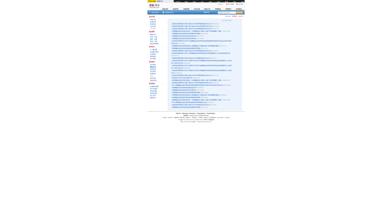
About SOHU (220, 117)
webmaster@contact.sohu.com (204, 121)
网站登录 (182, 117)
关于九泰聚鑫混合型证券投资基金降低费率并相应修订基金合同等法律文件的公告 (197, 85)
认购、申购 (153, 37)
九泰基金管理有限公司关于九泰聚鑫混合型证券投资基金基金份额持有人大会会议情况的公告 (201, 53)
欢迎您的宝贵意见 (204, 115)
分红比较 (197, 9)
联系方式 (206, 117)
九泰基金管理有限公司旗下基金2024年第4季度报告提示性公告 (191, 28)
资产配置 (153, 58)
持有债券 (153, 56)
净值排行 (176, 9)
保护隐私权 (213, 117)
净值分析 (153, 19)
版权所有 (211, 119)
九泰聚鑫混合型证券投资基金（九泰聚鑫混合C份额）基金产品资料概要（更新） (197, 31)
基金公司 (207, 9)
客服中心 (188, 117)
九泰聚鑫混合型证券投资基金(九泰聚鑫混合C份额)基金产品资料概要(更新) (195, 46)
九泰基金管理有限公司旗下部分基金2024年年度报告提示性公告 (192, 26)
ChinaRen (164, 117)
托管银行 (228, 9)
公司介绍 (227, 117)
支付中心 (170, 117)
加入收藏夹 (231, 4)
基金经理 (153, 69)
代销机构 (218, 9)
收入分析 (153, 95)
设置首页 (194, 117)
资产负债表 (153, 89)
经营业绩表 (153, 91)
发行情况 (153, 71)
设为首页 (240, 4)
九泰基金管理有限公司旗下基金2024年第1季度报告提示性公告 (191, 82)
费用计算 (153, 34)
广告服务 (200, 117)
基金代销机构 (154, 43)
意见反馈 (220, 4)
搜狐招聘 (176, 117)
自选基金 (239, 9)
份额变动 (153, 73)
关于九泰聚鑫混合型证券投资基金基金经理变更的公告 (189, 102)
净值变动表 (153, 93)
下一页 (229, 20)
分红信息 (153, 26)
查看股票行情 (169, 12)
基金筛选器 (155, 12)
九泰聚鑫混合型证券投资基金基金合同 (184, 36)
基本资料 (153, 64)
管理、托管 (153, 41)
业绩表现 (153, 22)
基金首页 (165, 9)
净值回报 (186, 9)
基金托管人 (153, 80)
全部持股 (153, 54)
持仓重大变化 (154, 52)
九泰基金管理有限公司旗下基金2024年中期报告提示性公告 (190, 58)
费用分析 (153, 98)
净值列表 (153, 24)
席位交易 (153, 78)
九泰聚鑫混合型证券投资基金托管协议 (184, 38)
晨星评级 (206, 12)
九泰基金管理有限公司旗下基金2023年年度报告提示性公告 (190, 105)
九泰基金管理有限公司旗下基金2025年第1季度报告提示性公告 (191, 24)
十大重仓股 (153, 49)
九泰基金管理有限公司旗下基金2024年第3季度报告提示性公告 (191, 51)
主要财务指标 (154, 86)
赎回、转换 (153, 39)
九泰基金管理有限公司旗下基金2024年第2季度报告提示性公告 (191, 75)
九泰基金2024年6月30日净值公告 (182, 78)
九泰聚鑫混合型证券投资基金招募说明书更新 (186, 33)
